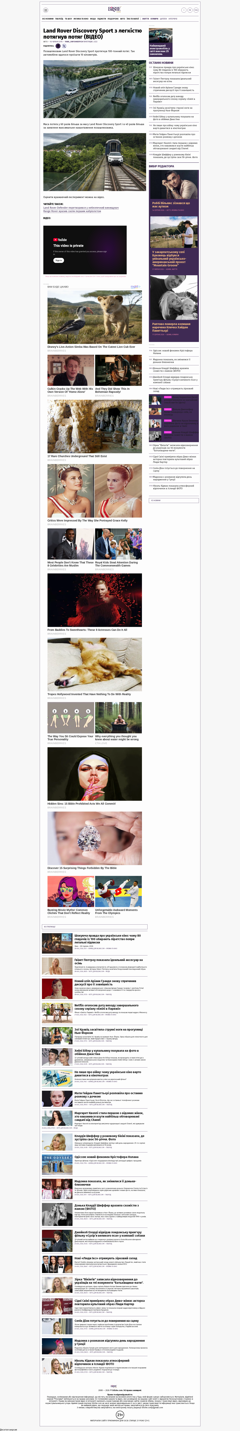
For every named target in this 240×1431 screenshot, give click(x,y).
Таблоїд (109, 994)
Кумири (154, 19)
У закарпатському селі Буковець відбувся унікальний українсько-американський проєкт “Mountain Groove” (169, 258)
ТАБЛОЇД (59, 19)
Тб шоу (68, 19)
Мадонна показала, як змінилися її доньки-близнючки (105, 1183)
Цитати (163, 19)
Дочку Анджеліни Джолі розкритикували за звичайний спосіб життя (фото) (181, 400)
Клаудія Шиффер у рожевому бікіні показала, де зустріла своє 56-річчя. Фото (109, 1137)
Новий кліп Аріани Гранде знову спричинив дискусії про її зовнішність (105, 982)
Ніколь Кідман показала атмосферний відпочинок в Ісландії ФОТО (102, 1362)
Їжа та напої (133, 19)
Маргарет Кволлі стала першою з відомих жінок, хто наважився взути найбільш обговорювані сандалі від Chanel (109, 1116)
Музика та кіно (81, 19)
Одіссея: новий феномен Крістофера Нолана (106, 1157)
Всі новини (47, 19)
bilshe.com (117, 1390)
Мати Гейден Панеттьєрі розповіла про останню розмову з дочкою (109, 1095)
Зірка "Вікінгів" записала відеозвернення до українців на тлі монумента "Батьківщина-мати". (109, 1281)
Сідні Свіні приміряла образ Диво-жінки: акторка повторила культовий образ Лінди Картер (110, 1302)
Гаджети (101, 19)
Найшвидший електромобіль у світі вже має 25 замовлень (160, 49)
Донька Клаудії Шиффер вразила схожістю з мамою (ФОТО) (107, 1207)
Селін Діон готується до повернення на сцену (107, 1320)
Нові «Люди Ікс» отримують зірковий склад (106, 1258)
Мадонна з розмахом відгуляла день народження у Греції (110, 1342)
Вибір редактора (161, 166)
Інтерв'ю (172, 19)
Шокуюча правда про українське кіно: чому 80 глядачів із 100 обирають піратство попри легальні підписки (108, 939)
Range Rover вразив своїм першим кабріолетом (72, 211)
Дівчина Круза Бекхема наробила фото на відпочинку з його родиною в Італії (181, 423)
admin (90, 948)
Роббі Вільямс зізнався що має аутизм (171, 204)
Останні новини (161, 63)
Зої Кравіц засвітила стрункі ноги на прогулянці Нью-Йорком (109, 1031)
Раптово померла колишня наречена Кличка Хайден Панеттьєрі (171, 327)
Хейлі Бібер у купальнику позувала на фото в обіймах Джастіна (107, 1052)
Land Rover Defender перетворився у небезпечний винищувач (81, 207)
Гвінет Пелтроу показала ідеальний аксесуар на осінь (109, 961)
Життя (145, 19)
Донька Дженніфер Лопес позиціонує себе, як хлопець (178, 412)
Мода (93, 19)
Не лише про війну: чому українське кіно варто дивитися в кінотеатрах (108, 1073)
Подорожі (113, 19)
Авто (122, 19)
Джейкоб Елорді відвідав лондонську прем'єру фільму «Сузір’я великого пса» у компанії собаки (110, 1234)
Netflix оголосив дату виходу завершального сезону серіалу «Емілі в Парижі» (106, 1007)
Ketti (90, 971)
